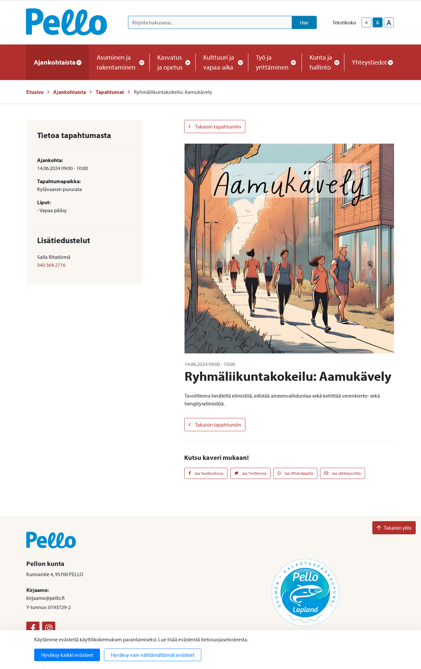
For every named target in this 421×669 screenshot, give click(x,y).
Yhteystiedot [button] (369, 62)
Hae (304, 22)
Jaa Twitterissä (253, 473)
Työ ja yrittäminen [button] (272, 62)
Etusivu (34, 92)
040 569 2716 (51, 265)
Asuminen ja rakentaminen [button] (116, 62)
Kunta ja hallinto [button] (321, 62)
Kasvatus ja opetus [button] (170, 62)
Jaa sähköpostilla (346, 473)
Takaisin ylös (397, 527)
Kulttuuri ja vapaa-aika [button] (218, 62)
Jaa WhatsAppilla (298, 473)
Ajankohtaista (69, 92)
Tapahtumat (110, 92)
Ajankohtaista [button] (55, 62)
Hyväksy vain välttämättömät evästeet (152, 655)
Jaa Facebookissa (208, 473)
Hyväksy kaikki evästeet (67, 655)
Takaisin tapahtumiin (217, 126)
